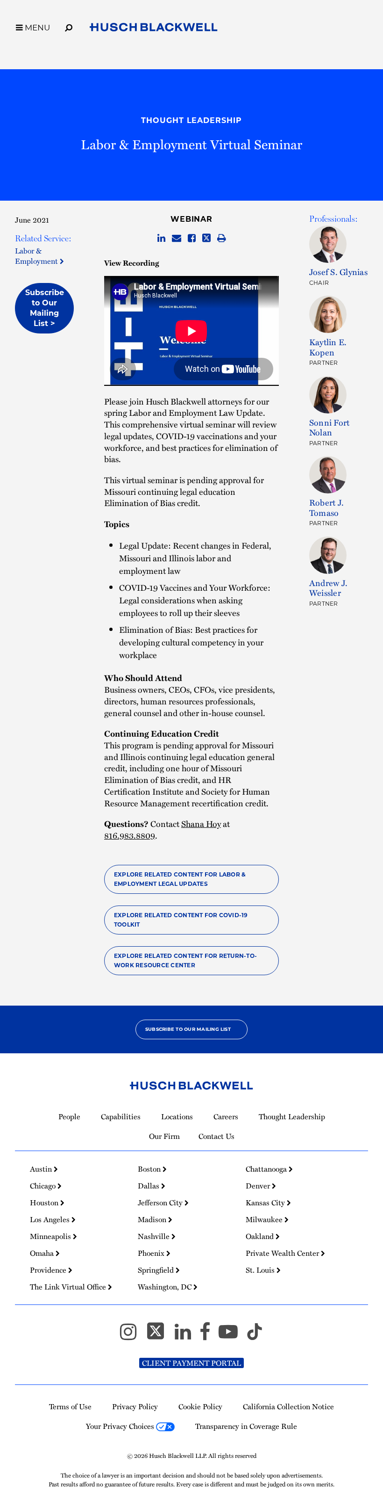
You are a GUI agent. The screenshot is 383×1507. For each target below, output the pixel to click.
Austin (42, 1169)
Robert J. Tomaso (326, 507)
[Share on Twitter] (206, 238)
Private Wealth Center (283, 1253)
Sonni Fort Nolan (329, 427)
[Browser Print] (221, 238)
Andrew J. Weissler (328, 587)
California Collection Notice (288, 1406)
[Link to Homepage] (154, 29)
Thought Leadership (191, 120)
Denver (259, 1186)
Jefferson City (161, 1202)
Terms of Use (70, 1406)
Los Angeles (50, 1219)
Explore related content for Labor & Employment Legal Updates (180, 879)
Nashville (154, 1236)
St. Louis (261, 1270)
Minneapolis (51, 1236)
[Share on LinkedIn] (161, 238)
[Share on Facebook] (191, 238)
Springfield (157, 1270)
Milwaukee (265, 1219)
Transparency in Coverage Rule (246, 1426)
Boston (150, 1169)
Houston (45, 1202)
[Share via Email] (177, 238)
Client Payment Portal (191, 1363)
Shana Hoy (201, 823)
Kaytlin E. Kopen (328, 346)
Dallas (149, 1186)
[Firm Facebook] (209, 1335)
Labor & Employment (37, 256)
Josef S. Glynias (338, 271)
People (69, 1116)
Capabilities (121, 1116)
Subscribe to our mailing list (188, 1029)
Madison (153, 1219)
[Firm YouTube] (232, 1335)
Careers (225, 1116)
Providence (49, 1270)
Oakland (261, 1236)
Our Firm (164, 1136)
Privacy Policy (135, 1406)
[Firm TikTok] (254, 1335)
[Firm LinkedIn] (187, 1335)
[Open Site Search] (68, 26)
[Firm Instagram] (132, 1335)
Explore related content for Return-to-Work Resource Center (185, 960)
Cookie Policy (200, 1406)
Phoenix (152, 1253)
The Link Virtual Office (69, 1287)
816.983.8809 (129, 835)
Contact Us (216, 1136)
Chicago (43, 1186)
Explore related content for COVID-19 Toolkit (181, 920)
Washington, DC (165, 1287)
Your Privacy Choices (121, 1426)
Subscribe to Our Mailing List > (44, 308)
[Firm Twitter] (160, 1335)
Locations (177, 1116)
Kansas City (266, 1202)
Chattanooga (267, 1169)
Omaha (43, 1253)
